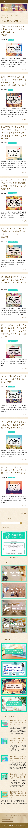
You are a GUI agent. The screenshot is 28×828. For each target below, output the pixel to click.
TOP (13, 15)
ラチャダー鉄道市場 (12, 193)
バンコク (10, 89)
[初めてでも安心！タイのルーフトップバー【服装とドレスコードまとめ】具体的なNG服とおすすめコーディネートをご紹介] (14, 158)
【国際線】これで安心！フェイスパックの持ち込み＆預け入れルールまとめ (18, 722)
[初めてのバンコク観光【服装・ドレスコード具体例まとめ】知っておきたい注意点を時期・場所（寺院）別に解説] (14, 105)
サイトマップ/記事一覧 (7, 817)
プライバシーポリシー (7, 821)
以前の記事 (23, 513)
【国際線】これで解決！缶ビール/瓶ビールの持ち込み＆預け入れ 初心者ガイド (18, 776)
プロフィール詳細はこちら (14, 557)
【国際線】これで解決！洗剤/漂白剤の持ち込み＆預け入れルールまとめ (18, 758)
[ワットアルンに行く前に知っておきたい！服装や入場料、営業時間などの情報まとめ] (14, 447)
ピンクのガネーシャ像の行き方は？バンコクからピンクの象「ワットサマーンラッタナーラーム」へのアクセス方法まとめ (14, 331)
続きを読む (24, 69)
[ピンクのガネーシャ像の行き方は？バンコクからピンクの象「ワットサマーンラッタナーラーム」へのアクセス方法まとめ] (14, 356)
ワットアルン (11, 432)
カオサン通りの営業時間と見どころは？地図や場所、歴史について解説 (13, 379)
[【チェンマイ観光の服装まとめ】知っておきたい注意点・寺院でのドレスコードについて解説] (14, 55)
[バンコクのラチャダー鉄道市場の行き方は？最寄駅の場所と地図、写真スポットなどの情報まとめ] (14, 209)
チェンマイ (10, 39)
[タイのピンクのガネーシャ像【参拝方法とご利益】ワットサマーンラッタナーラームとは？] (14, 305)
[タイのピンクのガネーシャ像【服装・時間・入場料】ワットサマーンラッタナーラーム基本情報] (14, 257)
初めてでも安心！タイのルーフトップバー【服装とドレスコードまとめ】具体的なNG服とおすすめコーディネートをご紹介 (13, 133)
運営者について (6, 819)
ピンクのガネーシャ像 (13, 241)
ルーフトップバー (12, 142)
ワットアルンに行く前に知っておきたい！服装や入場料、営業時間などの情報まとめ (13, 425)
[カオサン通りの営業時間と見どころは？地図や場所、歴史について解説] (14, 402)
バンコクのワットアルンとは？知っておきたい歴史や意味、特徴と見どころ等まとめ (13, 470)
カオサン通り (11, 386)
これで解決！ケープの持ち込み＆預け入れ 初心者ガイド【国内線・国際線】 (18, 740)
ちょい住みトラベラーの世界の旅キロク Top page (14, 815)
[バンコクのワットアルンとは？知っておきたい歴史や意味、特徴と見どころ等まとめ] (14, 493)
